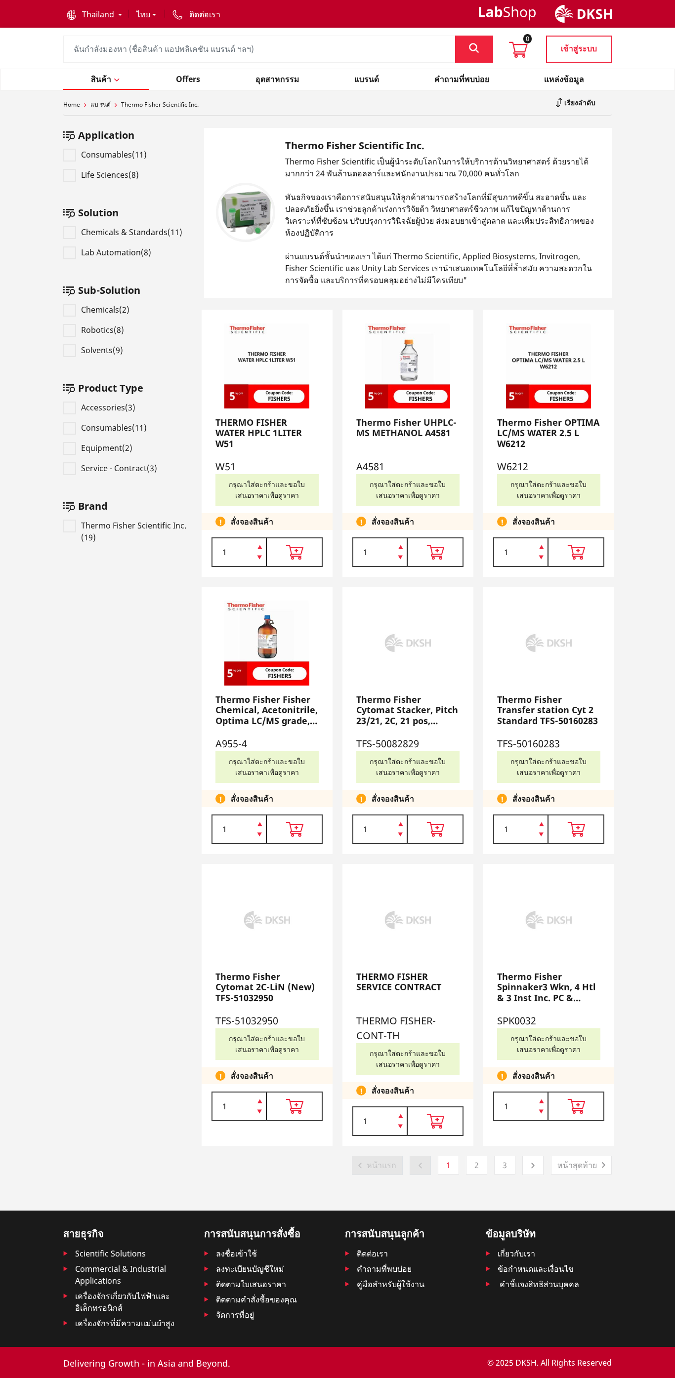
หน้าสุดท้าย (577, 1165)
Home (71, 104)
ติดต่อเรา (372, 1253)
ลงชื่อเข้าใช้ (236, 1253)
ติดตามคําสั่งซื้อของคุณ (256, 1299)
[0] (518, 52)
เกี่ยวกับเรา (516, 1253)
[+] (259, 546)
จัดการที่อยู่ (235, 1314)
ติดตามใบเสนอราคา (251, 1284)
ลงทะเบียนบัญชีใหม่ (250, 1268)
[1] (259, 558)
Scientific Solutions (110, 1253)
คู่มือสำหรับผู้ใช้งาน (390, 1284)
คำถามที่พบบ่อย (384, 1268)
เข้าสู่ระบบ (579, 48)
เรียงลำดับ (578, 102)
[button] (94, 14)
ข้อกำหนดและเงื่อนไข (536, 1268)
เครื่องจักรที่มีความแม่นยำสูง (124, 1323)
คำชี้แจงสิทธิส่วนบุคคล (538, 1284)
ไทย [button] (143, 14)
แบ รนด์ (100, 104)
